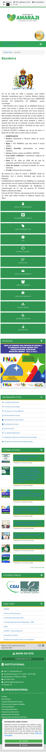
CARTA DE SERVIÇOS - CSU (23, 229)
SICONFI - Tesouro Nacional (13, 631)
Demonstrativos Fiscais (12, 415)
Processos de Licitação (12, 407)
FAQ (17, 2)
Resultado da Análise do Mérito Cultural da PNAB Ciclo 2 (27, 510)
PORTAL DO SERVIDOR (23, 285)
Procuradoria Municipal (9, 709)
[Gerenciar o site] (43, 646)
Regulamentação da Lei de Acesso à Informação (20, 437)
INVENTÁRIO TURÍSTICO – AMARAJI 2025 (27, 457)
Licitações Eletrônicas (11, 402)
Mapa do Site (25, 2)
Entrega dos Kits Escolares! (27, 546)
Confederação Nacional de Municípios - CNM (19, 622)
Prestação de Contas (11, 424)
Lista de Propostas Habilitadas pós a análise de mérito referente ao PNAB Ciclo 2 (28, 494)
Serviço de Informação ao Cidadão (13, 704)
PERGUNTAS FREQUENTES (23, 296)
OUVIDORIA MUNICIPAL (23, 251)
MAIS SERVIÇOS (23, 330)
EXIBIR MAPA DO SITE (23, 659)
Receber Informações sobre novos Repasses (19, 639)
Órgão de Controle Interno (10, 712)
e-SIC (23, 240)
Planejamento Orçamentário (14, 420)
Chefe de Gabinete (8, 707)
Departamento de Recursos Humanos (14, 717)
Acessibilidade (39, 2)
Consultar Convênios (11, 635)
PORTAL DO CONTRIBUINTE (23, 274)
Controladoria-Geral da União (14, 618)
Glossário (8, 2)
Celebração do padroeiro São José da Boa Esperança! (28, 523)
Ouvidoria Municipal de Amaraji (12, 702)
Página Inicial (7, 52)
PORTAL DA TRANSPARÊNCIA (23, 207)
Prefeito (4, 696)
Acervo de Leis (9, 428)
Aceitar (25, 741)
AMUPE (6, 609)
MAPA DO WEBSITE (23, 307)
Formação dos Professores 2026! (27, 535)
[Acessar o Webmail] (40, 646)
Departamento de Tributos (10, 714)
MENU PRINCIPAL (10, 44)
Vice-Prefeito (6, 699)
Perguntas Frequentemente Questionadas (18, 441)
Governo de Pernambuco (12, 613)
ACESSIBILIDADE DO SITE (23, 318)
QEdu (6, 626)
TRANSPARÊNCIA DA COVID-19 (23, 218)
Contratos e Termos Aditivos (14, 411)
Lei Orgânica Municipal (12, 433)
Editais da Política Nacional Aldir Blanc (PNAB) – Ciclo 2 (28, 557)
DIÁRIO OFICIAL (23, 263)
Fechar (25, 745)
